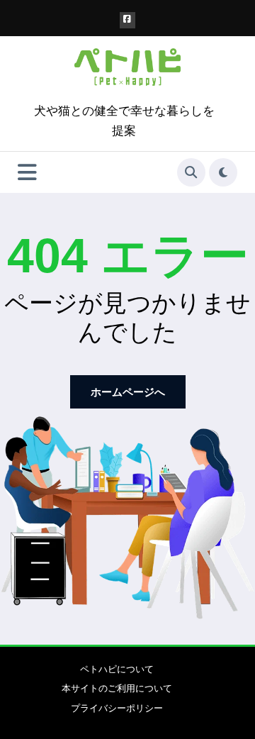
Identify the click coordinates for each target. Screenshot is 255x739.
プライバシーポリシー (117, 708)
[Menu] (27, 172)
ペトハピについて (117, 669)
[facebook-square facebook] (128, 20)
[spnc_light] (223, 172)
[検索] (191, 172)
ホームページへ (128, 392)
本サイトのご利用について (117, 688)
